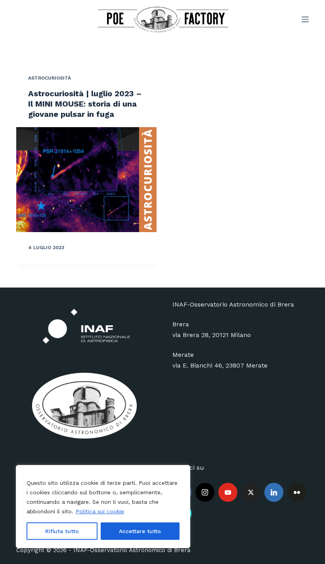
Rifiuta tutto (62, 531)
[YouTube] (227, 492)
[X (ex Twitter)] (250, 492)
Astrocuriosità (49, 78)
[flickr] (296, 492)
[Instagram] (204, 492)
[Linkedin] (273, 492)
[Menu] (305, 19)
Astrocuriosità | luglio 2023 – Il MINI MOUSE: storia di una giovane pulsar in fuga (85, 104)
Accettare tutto (140, 531)
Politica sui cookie (100, 511)
